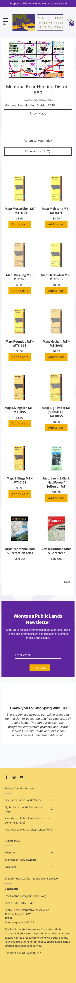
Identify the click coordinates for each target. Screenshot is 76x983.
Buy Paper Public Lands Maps (22, 800)
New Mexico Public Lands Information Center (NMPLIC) (27, 820)
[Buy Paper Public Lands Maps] (52, 800)
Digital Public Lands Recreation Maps (23, 809)
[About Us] (52, 852)
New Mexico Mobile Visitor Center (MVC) (28, 829)
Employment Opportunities (20, 859)
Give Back (10, 866)
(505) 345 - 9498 (24, 902)
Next (67, 581)
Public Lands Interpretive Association (37, 878)
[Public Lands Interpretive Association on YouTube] (22, 777)
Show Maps (38, 113)
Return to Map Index (38, 140)
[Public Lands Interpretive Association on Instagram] (14, 777)
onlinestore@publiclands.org (29, 895)
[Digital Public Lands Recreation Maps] (52, 809)
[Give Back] (52, 867)
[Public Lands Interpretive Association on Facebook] (6, 777)
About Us (9, 852)
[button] (70, 22)
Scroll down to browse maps (38, 100)
